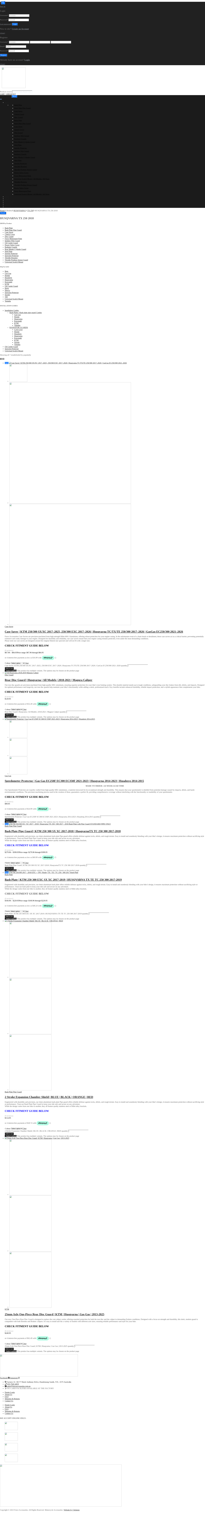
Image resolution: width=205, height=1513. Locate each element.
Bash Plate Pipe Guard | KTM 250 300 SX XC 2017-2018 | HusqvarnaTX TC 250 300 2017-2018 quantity (45, 865)
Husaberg (8, 278)
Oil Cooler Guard (11, 243)
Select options (11, 671)
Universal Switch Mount (14, 262)
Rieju (7, 288)
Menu (14, 96)
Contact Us (9, 1401)
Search (3, 213)
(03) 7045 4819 (13, 1384)
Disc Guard (18, 117)
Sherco (7, 290)
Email (2, 46)
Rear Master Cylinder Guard (24, 142)
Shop (7, 102)
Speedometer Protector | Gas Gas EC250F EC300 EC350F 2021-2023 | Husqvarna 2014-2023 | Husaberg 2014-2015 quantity (52, 817)
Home (7, 197)
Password (4, 20)
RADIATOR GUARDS (18, 327)
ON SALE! (9, 203)
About (7, 199)
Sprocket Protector (12, 256)
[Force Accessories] (14, 87)
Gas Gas (8, 273)
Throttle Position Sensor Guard (25, 170)
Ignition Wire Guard (21, 136)
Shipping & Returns (12, 1399)
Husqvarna (9, 280)
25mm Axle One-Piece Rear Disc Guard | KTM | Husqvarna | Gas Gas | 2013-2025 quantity (39, 1346)
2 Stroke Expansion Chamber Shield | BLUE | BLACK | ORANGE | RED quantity (36, 1131)
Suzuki (7, 295)
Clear (27, 663)
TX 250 (30, 211)
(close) (2, 33)
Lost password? (6, 24)
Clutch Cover (19, 114)
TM (6, 297)
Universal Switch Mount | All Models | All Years (31, 179)
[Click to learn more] (102, 1426)
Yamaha (8, 301)
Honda (7, 276)
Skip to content (5, 96)
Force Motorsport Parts (22, 176)
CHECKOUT (11, 94)
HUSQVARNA (20, 211)
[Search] (3, 2)
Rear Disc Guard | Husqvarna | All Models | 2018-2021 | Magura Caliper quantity (35, 712)
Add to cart (9, 668)
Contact (7, 205)
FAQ (7, 1397)
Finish (7, 863)
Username (4, 15)
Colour (8, 663)
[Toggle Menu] (1, 99)
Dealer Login (9, 201)
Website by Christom (71, 1510)
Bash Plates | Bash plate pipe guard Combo (25, 313)
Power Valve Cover (21, 173)
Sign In (2, 6)
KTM (7, 284)
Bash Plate (18, 105)
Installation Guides (12, 207)
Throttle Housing (20, 167)
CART (2, 94)
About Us (8, 1395)
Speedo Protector (20, 148)
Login (27, 60)
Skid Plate (18, 145)
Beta (6, 271)
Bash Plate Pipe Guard (22, 108)
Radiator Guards (20, 139)
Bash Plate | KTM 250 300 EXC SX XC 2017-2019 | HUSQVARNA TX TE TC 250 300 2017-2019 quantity (46, 914)
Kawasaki (8, 282)
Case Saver (18, 111)
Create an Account (20, 29)
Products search (6, 92)
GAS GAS (18, 330)
